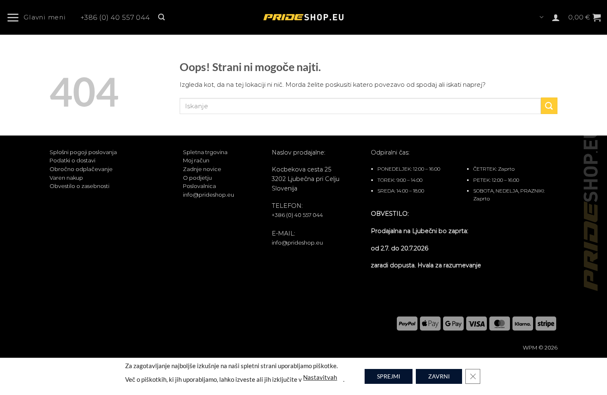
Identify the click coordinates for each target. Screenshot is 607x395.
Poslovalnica (199, 186)
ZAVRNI (439, 376)
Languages (540, 17)
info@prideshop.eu (208, 194)
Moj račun (196, 160)
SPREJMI (388, 376)
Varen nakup (66, 177)
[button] (39, 17)
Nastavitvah (320, 377)
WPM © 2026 (540, 347)
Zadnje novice (202, 169)
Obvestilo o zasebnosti (79, 186)
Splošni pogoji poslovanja (83, 152)
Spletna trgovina (205, 152)
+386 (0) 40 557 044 (115, 17)
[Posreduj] (549, 106)
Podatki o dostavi (72, 160)
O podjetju (197, 177)
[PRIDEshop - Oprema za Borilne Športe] (303, 17)
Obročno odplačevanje (81, 169)
